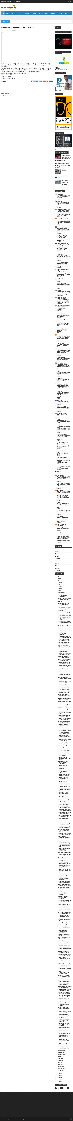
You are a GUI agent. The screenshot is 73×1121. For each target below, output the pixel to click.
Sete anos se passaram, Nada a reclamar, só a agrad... (64, 629)
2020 (58, 580)
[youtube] (71, 1)
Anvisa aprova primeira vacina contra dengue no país (64, 685)
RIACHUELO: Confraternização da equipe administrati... (64, 785)
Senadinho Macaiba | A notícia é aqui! (63, 418)
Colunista (53, 13)
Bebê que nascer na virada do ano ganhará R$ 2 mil (64, 803)
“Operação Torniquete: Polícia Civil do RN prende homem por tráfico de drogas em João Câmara (63, 337)
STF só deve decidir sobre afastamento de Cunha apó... (63, 916)
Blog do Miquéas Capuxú (62, 219)
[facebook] (63, 1)
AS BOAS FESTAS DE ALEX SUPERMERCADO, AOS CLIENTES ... (63, 779)
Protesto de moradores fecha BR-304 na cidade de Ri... (64, 1032)
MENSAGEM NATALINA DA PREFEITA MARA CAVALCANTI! (63, 763)
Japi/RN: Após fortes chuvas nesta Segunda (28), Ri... (64, 656)
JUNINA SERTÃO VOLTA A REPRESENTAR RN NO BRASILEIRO (62, 308)
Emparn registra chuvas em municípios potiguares (64, 874)
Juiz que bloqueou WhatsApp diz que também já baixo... (64, 923)
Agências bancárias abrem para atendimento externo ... (64, 623)
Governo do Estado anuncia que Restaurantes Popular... (64, 618)
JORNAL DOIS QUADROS (62, 413)
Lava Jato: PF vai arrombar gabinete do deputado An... (64, 993)
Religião (66, 13)
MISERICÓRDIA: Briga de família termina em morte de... (64, 695)
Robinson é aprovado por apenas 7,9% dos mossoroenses (63, 595)
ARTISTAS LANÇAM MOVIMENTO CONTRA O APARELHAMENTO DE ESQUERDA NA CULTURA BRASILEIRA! (63, 478)
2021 (58, 578)
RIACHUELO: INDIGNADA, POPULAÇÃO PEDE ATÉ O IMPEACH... (64, 1016)
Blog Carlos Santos (61, 279)
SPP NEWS (59, 290)
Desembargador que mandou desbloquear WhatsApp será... (64, 902)
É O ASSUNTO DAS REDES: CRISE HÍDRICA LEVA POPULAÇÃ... (63, 1020)
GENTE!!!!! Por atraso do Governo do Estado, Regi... (64, 611)
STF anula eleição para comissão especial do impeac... (63, 893)
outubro (60, 1052)
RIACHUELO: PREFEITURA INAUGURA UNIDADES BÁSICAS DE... (63, 878)
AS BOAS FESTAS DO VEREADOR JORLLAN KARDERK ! (63, 767)
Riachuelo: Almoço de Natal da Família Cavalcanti (64, 740)
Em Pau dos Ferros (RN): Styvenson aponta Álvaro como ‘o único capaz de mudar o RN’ (64, 265)
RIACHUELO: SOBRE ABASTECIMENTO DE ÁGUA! (64, 958)
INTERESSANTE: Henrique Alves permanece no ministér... (65, 964)
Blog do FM (59, 391)
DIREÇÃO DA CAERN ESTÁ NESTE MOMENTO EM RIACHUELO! (63, 1025)
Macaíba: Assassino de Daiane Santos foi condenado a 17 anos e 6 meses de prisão (63, 409)
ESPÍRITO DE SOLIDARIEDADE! (64, 852)
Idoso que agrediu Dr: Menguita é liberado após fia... (64, 647)
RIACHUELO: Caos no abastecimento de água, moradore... (64, 1041)
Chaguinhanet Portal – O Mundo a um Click (62, 443)
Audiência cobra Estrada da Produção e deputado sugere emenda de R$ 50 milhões (63, 386)
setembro (60, 1054)
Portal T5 (59, 328)
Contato (13, 1)
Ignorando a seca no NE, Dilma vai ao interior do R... (64, 705)
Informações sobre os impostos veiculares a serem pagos (63, 359)
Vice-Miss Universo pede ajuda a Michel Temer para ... (64, 823)
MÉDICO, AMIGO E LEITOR (62, 414)
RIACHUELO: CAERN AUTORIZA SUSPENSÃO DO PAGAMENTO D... (64, 789)
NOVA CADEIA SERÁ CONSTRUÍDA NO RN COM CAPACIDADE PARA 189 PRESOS (63, 196)
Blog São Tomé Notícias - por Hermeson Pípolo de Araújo (63, 210)
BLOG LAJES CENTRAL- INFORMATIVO (62, 525)
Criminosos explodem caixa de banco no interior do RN (64, 955)
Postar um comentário (7, 96)
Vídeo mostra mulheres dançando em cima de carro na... (64, 678)
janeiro (59, 1070)
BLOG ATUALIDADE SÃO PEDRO (63, 305)
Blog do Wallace (60, 254)
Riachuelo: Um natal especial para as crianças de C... (64, 719)
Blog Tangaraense (61, 357)
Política (4, 16)
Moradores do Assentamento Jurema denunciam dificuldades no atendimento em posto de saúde (63, 505)
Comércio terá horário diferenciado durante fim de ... (65, 670)
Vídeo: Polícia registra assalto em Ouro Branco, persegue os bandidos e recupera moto (63, 486)
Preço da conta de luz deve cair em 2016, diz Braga (64, 732)
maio (59, 1062)
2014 (58, 1073)
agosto (59, 1056)
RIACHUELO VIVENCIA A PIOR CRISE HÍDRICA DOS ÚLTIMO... (64, 866)
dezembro (60, 592)
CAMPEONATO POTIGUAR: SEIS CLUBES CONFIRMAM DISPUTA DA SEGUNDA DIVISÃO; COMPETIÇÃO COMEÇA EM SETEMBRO (63, 213)
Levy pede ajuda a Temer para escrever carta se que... (64, 952)
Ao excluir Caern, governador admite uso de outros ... (64, 653)
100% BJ (59, 471)
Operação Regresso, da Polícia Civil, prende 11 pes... (63, 793)
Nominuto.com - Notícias (62, 384)
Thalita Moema (60, 516)
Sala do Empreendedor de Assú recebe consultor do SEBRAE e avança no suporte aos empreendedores (63, 352)
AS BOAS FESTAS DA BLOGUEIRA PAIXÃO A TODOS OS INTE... (64, 758)
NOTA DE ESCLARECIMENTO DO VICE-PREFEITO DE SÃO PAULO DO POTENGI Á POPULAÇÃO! (63, 165)
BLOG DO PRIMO (60, 343)
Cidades (20, 13)
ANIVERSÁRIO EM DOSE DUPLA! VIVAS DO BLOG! (64, 754)
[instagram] (65, 1)
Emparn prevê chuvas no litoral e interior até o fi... (64, 729)
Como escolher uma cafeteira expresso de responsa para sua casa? (63, 367)
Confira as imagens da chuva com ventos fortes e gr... (64, 855)
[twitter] (69, 1)
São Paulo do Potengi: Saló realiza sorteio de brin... (64, 751)
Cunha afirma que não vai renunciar (63, 961)
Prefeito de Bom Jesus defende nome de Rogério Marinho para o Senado (63, 430)
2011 (58, 1079)
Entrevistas (26, 13)
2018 (58, 584)
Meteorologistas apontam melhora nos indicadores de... (64, 889)
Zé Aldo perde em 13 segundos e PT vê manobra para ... (64, 1044)
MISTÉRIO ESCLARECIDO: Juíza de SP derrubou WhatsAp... (64, 912)
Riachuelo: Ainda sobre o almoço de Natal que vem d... (64, 736)
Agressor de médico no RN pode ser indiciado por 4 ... (64, 806)
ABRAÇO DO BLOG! (65, 170)
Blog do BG (59, 201)
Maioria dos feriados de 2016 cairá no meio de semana (64, 702)
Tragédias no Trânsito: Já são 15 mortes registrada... (64, 699)
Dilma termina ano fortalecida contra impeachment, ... (64, 746)
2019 (58, 582)
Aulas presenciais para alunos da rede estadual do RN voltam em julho (63, 421)
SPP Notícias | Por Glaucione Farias (63, 426)
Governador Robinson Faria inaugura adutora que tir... (64, 881)
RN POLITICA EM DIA (61, 297)
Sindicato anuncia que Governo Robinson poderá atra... (64, 712)
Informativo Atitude (61, 283)
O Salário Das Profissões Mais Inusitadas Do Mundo (63, 380)
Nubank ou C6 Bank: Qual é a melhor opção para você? (63, 345)
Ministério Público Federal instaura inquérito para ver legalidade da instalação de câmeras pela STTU (62, 519)
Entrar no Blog (18, 1)
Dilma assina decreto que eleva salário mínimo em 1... (64, 643)
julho (59, 1058)
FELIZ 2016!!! (60, 601)
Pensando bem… (60, 280)
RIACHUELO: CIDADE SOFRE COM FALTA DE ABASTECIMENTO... (64, 1029)
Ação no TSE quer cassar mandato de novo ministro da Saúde (63, 528)
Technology (34, 13)
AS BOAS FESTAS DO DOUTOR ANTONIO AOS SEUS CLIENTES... (64, 771)
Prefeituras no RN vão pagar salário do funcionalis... (64, 826)
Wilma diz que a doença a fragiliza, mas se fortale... (64, 862)
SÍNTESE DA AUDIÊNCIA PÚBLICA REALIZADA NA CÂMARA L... (63, 1004)
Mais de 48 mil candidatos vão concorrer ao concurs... (64, 626)
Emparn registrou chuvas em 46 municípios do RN (64, 660)
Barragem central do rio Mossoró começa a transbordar (63, 512)
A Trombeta (59, 312)
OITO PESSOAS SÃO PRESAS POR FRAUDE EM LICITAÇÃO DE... (64, 871)
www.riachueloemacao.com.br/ (63, 540)
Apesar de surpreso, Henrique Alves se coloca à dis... (64, 980)
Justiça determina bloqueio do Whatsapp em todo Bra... (65, 944)
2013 (58, 1075)
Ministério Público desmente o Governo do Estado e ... (64, 599)
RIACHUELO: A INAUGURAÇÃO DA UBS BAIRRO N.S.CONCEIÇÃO (64, 849)
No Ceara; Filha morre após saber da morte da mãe (64, 797)
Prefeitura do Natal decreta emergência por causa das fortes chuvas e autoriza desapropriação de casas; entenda (63, 395)
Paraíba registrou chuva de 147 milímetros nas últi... (64, 640)
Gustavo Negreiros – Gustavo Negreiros (63, 466)
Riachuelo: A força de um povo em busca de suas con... (63, 1000)
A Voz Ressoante (60, 475)
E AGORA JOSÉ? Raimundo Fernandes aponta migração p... (64, 968)
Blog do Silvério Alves (62, 434)
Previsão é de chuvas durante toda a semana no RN (64, 666)
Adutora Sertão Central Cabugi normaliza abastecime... (63, 931)
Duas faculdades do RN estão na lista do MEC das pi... (64, 813)
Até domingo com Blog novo (62, 468)
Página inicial (3, 1)
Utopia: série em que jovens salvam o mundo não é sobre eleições (63, 453)
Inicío (7, 13)
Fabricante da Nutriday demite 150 (64, 920)
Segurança (59, 13)
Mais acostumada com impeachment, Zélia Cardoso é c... (63, 859)
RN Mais (58, 502)
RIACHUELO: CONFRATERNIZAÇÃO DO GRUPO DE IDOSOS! (63, 972)
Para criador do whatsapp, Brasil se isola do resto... (64, 935)
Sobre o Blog (9, 1)
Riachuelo (13, 13)
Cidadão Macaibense (61, 406)
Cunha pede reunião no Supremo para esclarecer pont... (64, 820)
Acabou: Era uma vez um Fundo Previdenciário (63, 983)
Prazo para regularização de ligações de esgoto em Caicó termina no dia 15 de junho (63, 323)
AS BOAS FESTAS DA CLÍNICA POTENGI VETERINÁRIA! (64, 775)
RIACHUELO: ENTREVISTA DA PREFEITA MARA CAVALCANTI (64, 809)
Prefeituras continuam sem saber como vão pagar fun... (65, 636)
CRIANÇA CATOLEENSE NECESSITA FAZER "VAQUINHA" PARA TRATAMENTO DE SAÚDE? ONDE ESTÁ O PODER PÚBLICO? (63, 300)
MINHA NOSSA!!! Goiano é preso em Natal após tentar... (63, 605)
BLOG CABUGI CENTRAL (62, 457)
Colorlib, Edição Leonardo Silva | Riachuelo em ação (15, 1119)
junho (59, 1060)
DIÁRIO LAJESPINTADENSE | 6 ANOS (63, 270)
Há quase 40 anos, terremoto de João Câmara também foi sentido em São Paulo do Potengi (64, 293)
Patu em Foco (60, 194)
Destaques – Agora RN (62, 235)
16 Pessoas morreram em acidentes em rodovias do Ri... (64, 674)
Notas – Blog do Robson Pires (64, 262)
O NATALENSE (60, 378)
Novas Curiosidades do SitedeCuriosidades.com (62, 363)
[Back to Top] (71, 1119)
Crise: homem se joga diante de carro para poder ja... (64, 608)
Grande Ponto (60, 533)
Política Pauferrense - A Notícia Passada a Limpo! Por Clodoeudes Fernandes (63, 245)
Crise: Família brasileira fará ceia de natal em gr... (64, 743)
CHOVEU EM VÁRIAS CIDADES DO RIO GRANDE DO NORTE (64, 905)
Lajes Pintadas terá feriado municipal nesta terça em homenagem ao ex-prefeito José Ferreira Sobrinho (63, 273)
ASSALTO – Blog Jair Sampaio (63, 483)
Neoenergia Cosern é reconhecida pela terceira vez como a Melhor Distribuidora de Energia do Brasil (63, 238)
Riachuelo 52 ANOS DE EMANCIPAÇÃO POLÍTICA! (64, 841)
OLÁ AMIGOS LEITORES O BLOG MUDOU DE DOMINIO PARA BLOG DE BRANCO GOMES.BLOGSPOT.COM (63, 460)
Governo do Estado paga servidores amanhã (63, 650)
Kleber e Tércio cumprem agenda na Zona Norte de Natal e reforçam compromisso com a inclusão (63, 257)
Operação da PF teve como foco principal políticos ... (64, 996)
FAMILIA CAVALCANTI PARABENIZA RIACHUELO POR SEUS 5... (64, 838)
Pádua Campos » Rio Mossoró (63, 510)
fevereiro (60, 1068)
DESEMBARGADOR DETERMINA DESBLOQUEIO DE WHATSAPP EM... (65, 909)
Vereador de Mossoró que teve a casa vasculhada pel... (64, 941)
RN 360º (59, 371)
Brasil (46, 13)
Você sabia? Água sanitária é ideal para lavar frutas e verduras (63, 330)
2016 (58, 588)
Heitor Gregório (60, 349)
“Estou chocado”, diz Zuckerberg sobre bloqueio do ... (64, 927)
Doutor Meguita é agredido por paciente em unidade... (64, 663)
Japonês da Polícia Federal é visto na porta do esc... (64, 938)
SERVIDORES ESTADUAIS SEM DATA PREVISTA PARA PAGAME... (64, 726)
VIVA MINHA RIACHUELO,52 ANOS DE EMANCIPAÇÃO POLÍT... (63, 830)
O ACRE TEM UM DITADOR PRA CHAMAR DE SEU (63, 402)
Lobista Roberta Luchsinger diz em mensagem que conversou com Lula (63, 286)
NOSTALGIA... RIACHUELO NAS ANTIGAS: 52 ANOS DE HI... (64, 834)
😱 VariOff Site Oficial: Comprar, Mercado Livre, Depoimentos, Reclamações (63, 446)
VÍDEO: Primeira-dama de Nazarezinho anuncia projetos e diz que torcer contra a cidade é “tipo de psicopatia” (63, 230)
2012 (58, 1077)
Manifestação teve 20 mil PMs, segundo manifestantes (65, 986)
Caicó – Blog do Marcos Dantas (62, 320)
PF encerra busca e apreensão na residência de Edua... (64, 990)
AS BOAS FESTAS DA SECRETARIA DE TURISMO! (64, 782)
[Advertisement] (27, 108)
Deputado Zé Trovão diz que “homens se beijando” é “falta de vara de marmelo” (63, 315)
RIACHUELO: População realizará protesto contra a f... (64, 1036)
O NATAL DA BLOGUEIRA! (63, 749)
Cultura (41, 13)
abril (59, 1064)
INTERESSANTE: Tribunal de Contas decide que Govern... (64, 885)
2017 (58, 586)
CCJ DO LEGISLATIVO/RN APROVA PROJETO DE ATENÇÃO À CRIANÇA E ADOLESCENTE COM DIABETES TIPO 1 (63, 221)
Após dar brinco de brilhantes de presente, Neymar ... (64, 800)
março (59, 1066)
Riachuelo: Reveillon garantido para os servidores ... (62, 633)
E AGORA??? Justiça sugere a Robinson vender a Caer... (64, 691)
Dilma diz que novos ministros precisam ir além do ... (64, 816)
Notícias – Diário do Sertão (63, 227)
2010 (58, 1081)
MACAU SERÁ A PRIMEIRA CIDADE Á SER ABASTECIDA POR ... (64, 977)
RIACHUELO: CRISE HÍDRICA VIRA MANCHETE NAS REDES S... (64, 948)
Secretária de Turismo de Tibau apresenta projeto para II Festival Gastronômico (63, 374)
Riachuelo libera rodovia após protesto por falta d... (64, 1012)
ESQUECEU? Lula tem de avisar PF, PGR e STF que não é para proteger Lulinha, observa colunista (63, 204)
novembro (60, 1050)
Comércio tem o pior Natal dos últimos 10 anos (64, 716)
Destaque (58, 558)
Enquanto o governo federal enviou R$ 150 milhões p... (64, 722)
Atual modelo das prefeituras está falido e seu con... (64, 688)
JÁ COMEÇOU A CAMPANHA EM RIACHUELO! (65, 182)
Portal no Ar (59, 542)
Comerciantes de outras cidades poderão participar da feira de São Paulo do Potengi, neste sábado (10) (64, 437)
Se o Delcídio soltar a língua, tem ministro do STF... (64, 1047)
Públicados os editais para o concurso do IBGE (64, 682)
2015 (58, 590)
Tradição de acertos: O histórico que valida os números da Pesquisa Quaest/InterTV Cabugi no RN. (64, 248)
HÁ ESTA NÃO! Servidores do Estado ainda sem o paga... (64, 614)
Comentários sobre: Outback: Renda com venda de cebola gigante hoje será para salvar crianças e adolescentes (63, 536)
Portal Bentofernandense (62, 335)
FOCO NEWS (59, 400)
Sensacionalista (60, 450)
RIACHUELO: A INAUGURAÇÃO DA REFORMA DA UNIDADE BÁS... (64, 845)
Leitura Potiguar (60, 490)
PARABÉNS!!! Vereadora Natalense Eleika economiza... (63, 897)
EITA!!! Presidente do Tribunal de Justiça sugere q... (64, 708)
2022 (58, 576)
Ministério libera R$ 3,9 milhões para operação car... (63, 1008)
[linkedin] (67, 1)
